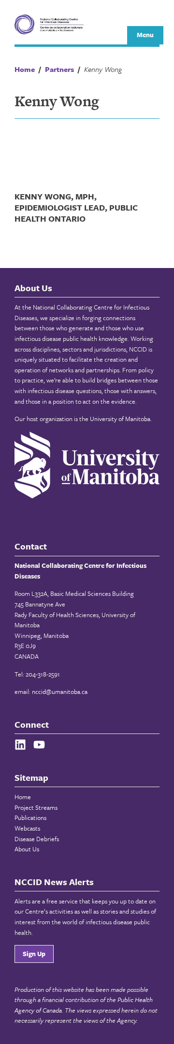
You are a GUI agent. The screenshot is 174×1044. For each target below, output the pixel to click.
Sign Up (34, 954)
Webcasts (27, 828)
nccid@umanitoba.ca (59, 691)
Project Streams (36, 807)
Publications (30, 817)
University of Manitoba (120, 418)
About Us (26, 849)
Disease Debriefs (36, 839)
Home (22, 797)
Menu (145, 35)
